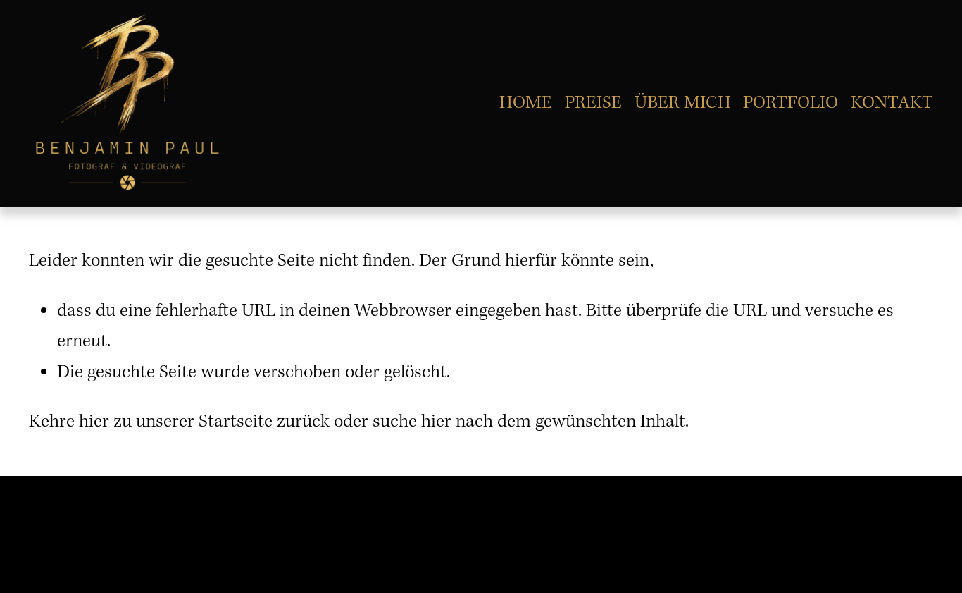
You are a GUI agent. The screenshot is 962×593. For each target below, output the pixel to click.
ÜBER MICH (683, 103)
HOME (525, 103)
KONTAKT (892, 103)
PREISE (593, 103)
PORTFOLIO (790, 103)
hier (94, 421)
